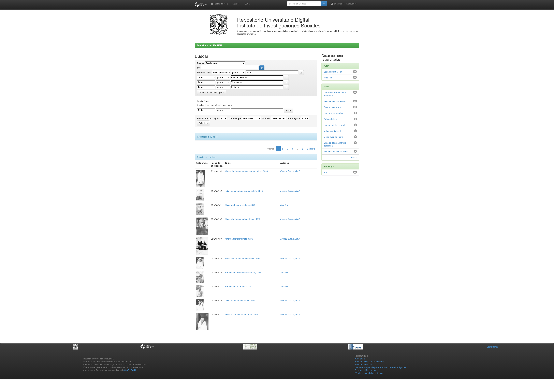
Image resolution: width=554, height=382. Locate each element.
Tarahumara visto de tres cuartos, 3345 (243, 272)
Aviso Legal (360, 358)
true (325, 172)
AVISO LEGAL (129, 370)
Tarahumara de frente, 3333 (238, 286)
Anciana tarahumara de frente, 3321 (241, 314)
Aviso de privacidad (363, 364)
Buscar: (201, 63)
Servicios (338, 3)
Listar (235, 3)
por (198, 67)
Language (351, 3)
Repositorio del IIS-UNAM (209, 45)
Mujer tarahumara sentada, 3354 (240, 204)
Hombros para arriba (333, 113)
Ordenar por (236, 118)
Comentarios (492, 346)
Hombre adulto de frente (335, 125)
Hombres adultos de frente (336, 151)
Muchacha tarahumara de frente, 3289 (242, 258)
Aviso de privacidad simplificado (369, 361)
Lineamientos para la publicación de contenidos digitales (380, 367)
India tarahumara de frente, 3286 (240, 300)
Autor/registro (294, 118)
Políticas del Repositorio (366, 370)
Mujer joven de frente (333, 136)
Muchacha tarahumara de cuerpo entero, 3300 (246, 171)
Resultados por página (208, 118)
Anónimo (284, 204)
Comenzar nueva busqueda (211, 92)
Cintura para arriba (332, 107)
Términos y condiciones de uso (369, 373)
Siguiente (311, 148)
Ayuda (247, 3)
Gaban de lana (330, 119)
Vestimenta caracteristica (335, 101)
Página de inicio (220, 3)
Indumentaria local (332, 130)
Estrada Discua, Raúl (290, 171)
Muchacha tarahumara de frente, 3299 (242, 218)
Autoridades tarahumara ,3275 (239, 238)
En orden (265, 118)
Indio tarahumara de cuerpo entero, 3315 (244, 190)
